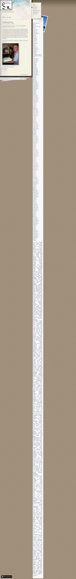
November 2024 (35, 72)
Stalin (34, 522)
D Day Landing (38, 329)
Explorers (34, 349)
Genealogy (40, 366)
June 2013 (34, 226)
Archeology (35, 271)
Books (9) (34, 27)
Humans (34, 398)
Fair (37, 349)
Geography (35, 372)
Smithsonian (34, 514)
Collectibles (40, 314)
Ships (39, 509)
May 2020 (34, 133)
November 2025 (35, 58)
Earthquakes (37, 339)
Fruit (41, 363)
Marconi (40, 247)
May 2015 (34, 200)
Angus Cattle (39, 264)
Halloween (40, 385)
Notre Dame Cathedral (36, 462)
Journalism (37, 409)
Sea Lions (37, 503)
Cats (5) (34, 28)
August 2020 (35, 129)
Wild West (39, 563)
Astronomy (40, 273)
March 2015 (35, 203)
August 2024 (35, 75)
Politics (34, 478)
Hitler (34, 392)
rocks (41, 494)
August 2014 (35, 211)
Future (34, 365)
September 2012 (35, 237)
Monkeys (40, 438)
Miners (41, 436)
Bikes (41, 282)
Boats (34, 288)
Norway (40, 461)
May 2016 (34, 187)
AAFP (38, 253)
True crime (35, 543)
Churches (34, 245)
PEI (41, 471)
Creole (41, 325)
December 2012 (35, 233)
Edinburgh (40, 341)
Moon (41, 441)
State (37, 522)
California (40, 292)
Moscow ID (37, 442)
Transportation (39, 539)
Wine (34, 565)
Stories (40, 524)
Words (41, 569)
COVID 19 (34, 324)
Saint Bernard (40, 497)
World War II (35, 571)
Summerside (40, 251)
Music (41, 248)
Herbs (37, 390)
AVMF (41, 274)
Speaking (41, 519)
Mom (41, 437)
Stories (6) (34, 52)
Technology (35, 532)
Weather (40, 560)
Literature (40, 422)
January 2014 (35, 218)
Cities (38, 310)
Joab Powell (38, 406)
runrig (41, 496)
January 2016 (35, 191)
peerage (38, 471)
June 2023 (34, 91)
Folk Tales (35, 356)
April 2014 (34, 215)
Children (37, 306)
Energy (41, 344)
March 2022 (35, 108)
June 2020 (34, 132)
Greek (41, 383)
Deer (39, 331)
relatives (41, 489)
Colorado (40, 315)
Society (34, 516)
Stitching (40, 523)
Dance (37, 330)
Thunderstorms (35, 538)
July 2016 (34, 185)
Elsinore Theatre (39, 343)
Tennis (34, 533)
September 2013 (35, 223)
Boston (38, 290)
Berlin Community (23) (36, 26)
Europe (40, 347)
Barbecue (37, 276)
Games (37, 365)
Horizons (34, 396)
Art (33, 273)
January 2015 (35, 205)
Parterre (41, 470)
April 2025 (34, 66)
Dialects (41, 332)
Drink (37, 338)
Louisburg (40, 426)
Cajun (34, 292)
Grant (41, 381)
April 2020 (34, 134)
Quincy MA (40, 485)
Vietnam (34, 553)
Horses (34, 397)
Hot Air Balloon (39, 397)
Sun (41, 527)
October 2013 (35, 222)
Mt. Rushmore (38, 445)
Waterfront (34, 560)
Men (38, 434)
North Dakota (35, 461)
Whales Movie (35, 12)
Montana (41, 440)
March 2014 (35, 216)
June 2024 (34, 77)
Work (34, 570)
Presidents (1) (35, 51)
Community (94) (35, 29)
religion (34, 490)
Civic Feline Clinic (37, 311)
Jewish (34, 406)
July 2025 (34, 63)
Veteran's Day (39, 549)
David (10, 66)
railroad (34, 487)
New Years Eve (39, 458)
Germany (40, 373)
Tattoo (38, 530)
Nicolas (38, 460)
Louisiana (34, 428)
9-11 (33, 253)
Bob (5, 66)
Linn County (35, 422)
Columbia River (36, 317)
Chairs (37, 244)
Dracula (34, 338)
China (41, 306)
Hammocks (34, 386)
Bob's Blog (35, 9)
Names (38, 448)
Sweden (37, 529)
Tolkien (39, 538)
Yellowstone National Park (37, 573)
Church (41, 309)
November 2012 (35, 234)
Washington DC (38, 558)
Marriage (36, 429)
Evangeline (35, 348)
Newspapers (35, 460)
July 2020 (34, 130)
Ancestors (34, 263)
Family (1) (34, 35)
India (34, 402)
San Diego (35, 498)
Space (37, 518)
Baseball (34, 277)
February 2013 (35, 231)
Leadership (35, 417)
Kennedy (37, 411)
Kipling (41, 411)
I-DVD (38, 399)
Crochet (41, 326)
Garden (40, 365)
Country (34, 323)
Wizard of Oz (39, 568)
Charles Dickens (37, 303)
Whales (40, 562)
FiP (39, 353)
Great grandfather (36, 383)
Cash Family (40, 296)
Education (34, 342)
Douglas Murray (39, 337)
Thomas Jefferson (39, 537)
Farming (34, 352)
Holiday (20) (35, 39)
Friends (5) (35, 37)
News (41, 459)
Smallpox (40, 513)
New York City (36, 459)
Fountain (38, 360)
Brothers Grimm (35, 291)
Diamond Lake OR (37, 334)
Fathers (40, 352)
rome (34, 495)
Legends (38, 418)
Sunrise (34, 528)
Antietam (34, 269)
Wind (37, 564)
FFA (38, 353)
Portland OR (35, 479)
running (38, 496)
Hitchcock (40, 391)
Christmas (40, 307)
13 (35, 253)
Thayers (40, 534)
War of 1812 (40, 556)
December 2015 (35, 192)
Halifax (34, 385)
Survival (34, 529)
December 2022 (35, 98)
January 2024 (35, 83)
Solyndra (37, 516)
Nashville (38, 449)
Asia (36, 272)
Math (37, 430)
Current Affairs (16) (36, 33)
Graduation (34, 379)
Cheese (40, 304)
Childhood (40, 244)
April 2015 (34, 201)
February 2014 (35, 217)
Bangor (39, 275)
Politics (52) (35, 50)
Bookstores (38, 289)
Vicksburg (34, 552)
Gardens (35, 366)
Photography (35, 474)
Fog (41, 355)
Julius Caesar (39, 410)
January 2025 (35, 69)
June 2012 (34, 240)
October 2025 (35, 59)
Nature (39, 453)
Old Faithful (38, 465)
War (36, 556)
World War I (39, 570)
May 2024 (34, 78)
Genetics (40, 371)
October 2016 (35, 181)
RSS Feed (35, 575)
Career (34, 296)
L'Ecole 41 (39, 412)
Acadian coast (39, 255)
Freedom (34, 362)
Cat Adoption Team (36, 297)
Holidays (35, 393)
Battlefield (40, 277)
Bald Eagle (35, 275)
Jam (37, 405)
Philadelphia (35, 473)
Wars (33, 558)
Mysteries (34, 448)
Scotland (34, 251)
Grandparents (35, 381)
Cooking (40, 320)
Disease (34, 336)
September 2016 (35, 182)
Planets (40, 476)
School (41, 500)
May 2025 (34, 65)
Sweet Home (40, 529)
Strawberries (35, 525)
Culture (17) (35, 30)
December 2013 (35, 220)
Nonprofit (40, 460)
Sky (37, 513)
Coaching (34, 313)
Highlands (40, 390)
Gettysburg (34, 374)
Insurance (34, 404)
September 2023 (35, 87)
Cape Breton (39, 295)
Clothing (40, 312)
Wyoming (35, 572)
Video (41, 552)
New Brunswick (36, 250)
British (41, 290)
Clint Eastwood (35, 312)
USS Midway (37, 545)
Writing (40, 571)
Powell (41, 479)
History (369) (35, 38)
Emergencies (35, 344)
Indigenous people (36, 403)
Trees (41, 540)
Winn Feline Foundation (37, 566)
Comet (34, 318)
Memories (34, 434)
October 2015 (35, 195)
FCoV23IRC (35, 353)
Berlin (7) (34, 25)
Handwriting (38, 386)
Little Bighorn (35, 423)
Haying (40, 388)
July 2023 (34, 90)
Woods (38, 569)
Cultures (37, 328)
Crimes (37, 326)
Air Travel (35, 242)
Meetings (35, 433)
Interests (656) (35, 43)
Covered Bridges (39, 323)
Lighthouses (35, 421)
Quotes (39, 486)
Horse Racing (39, 396)
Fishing (34, 355)
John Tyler (38, 408)
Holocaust (40, 393)
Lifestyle (40, 419)
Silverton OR (40, 512)
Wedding (34, 562)
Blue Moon (40, 287)
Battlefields (35, 278)
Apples (34, 270)
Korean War (35, 412)
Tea (41, 530)
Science (34, 501)
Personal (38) (35, 47)
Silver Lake (36, 512)
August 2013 (35, 224)
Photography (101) (36, 48)
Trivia (36, 542)
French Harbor (39, 362)
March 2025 (35, 67)
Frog (38, 363)
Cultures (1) (35, 32)
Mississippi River (36, 437)
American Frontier (37, 262)
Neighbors (35, 455)
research (38, 490)
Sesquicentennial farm (37, 506)
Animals (34, 266)
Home (22, 74)
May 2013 (34, 227)
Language (35, 415)
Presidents (35, 480)
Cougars (40, 321)
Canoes (34, 295)
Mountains (35, 443)
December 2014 (35, 206)
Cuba (34, 328)
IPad (41, 404)
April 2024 (34, 80)
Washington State (36, 559)
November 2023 (35, 85)
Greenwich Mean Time (36, 384)
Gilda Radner (38, 376)
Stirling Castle (37, 523)
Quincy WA (35, 486)
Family (12, 23)
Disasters (40, 335)
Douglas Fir (35, 337)
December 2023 (35, 84)
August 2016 (35, 183)
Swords (34, 530)
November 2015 (35, 194)
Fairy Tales (40, 349)
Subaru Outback (38, 527)
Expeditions (40, 348)
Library (41, 418)
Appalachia (40, 269)
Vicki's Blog (9, 17)
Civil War (40, 311)
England (40, 245)
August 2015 (35, 197)
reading (41, 250)
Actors (38, 256)
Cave (41, 299)
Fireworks (40, 354)
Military (34, 436)
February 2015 (35, 204)
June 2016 (34, 186)
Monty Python (35, 441)
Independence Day (37, 400)
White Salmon (35, 252)
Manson (41, 428)
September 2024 (35, 74)
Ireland (34, 405)
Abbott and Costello (37, 254)
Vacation (41, 545)
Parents (37, 470)
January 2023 (35, 97)
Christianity (35, 307)
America (40, 260)
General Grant (39, 369)
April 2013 (34, 229)
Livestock (40, 423)
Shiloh (37, 508)
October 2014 (35, 208)
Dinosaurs (34, 335)
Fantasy (41, 350)
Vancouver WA (37, 548)
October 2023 (35, 86)
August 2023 (35, 89)
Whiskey (34, 563)
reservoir (41, 490)
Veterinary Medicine (37, 550)
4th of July (40, 252)
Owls (41, 467)
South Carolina (40, 516)
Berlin (37, 280)
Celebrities (35, 301)
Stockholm (34, 524)
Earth (34, 339)
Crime (34, 326)
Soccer (41, 514)
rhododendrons (40, 492)
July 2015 (34, 198)
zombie (39, 573)
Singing (34, 513)
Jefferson (40, 405)
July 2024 (34, 76)
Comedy (41, 317)
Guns (41, 384)
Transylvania (34, 540)
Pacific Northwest (36, 468)
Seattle (40, 504)
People (34, 472)
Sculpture (34, 503)
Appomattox (40, 270)
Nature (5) (34, 45)
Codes (41, 313)
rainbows (40, 487)
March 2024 (35, 81)
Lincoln (40, 421)
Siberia (41, 511)
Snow (38, 514)
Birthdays (40, 284)
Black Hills (38, 285)
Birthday (34, 284)
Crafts (37, 325)
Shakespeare (35, 507)
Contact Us (35, 13)
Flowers (38, 355)
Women (34, 569)
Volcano (38, 555)
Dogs (41, 336)
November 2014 (35, 207)
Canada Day (39, 294)
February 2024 (35, 82)
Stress (39, 525)
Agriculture (40, 258)
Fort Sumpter (35, 357)
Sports (34, 520)
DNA (38, 336)
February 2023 (35, 95)
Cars (36, 296)
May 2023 (34, 92)
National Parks (36, 452)
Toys (41, 538)
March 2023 (35, 94)
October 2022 (35, 100)
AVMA (38, 274)
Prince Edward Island (37, 481)
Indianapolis (40, 402)
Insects (40, 403)
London (37, 425)
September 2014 (35, 209)
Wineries (37, 565)
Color (34, 315)
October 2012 (35, 235)
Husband (34, 399)
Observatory (40, 464)
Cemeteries (40, 300)
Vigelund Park (39, 553)
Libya (34, 419)
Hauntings (37, 388)
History (34, 391)
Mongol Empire (36, 438)
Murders (41, 446)
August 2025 (35, 62)
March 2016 (35, 189)
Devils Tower (37, 332)
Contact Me (11, 78)
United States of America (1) (37, 55)
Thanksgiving (35, 534)
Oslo (33, 467)
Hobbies (40, 392)
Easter (41, 339)
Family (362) (35, 34)
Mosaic (34, 442)
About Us (35, 5)
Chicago (34, 305)
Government (39, 378)
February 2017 (35, 177)
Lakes (37, 414)
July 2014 (34, 212)
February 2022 (35, 109)
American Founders (37, 261)
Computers (35, 319)
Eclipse (34, 341)
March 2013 (35, 230)
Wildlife (34, 564)
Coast (38, 313)
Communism (40, 318)
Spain (37, 519)
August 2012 (35, 238)
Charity (34, 302)
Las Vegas (39, 415)
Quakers (38, 484)
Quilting (37, 485)
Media (41, 430)
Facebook (34, 246)
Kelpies (34, 411)
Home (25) (34, 41)
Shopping (37, 511)
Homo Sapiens (39, 394)
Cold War (35, 314)
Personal (40, 472)
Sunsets (40, 528)
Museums (35, 447)
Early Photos (40, 338)
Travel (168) (35, 53)
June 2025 (34, 64)
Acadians (34, 256)
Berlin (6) (34, 24)
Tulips (39, 543)
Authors (34, 274)
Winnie (34, 568)
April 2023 (34, 93)
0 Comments (4, 68)
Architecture (40, 271)
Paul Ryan (34, 471)
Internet (38, 404)
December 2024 (35, 71)
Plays (37, 477)
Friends (34, 363)
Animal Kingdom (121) (36, 23)
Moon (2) (34, 44)
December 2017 (35, 165)
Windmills (40, 564)
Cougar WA (35, 321)
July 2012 (34, 239)
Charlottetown (35, 304)
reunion (34, 491)
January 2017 (35, 178)
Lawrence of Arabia (37, 416)
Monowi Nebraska (36, 440)
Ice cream (40, 399)
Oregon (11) (35, 46)
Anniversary (40, 268)
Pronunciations (35, 483)
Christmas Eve (36, 309)
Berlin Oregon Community (37, 280)
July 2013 (34, 225)
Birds (41, 283)
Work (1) (34, 56)
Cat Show (39, 298)
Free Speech (39, 361)
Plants (34, 477)
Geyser (38, 375)
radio (41, 486)
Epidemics (35, 347)
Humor (40, 398)
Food (39, 356)
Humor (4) (34, 42)
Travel (38, 540)
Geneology (34, 367)
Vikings (34, 554)
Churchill (34, 310)
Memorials (35, 248)
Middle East (39, 435)
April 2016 (34, 188)
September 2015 (35, 196)
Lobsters (34, 424)
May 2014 (34, 214)
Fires (37, 354)
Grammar (38, 379)
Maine (38, 428)
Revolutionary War (37, 492)
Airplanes (35, 259)
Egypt (41, 342)
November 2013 (35, 221)
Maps (34, 429)
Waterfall (41, 559)
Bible (34, 282)
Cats (38, 299)
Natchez (41, 450)
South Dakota (36, 517)
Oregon (36, 466)
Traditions (34, 539)
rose (39, 495)
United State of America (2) (37, 54)
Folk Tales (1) (35, 36)
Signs (34, 512)
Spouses (40, 520)
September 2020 (35, 128)
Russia (34, 497)
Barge (41, 276)
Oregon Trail (40, 466)
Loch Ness (38, 424)
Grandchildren (39, 380)
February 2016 (35, 190)
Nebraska (40, 454)
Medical (34, 431)
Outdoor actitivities (37, 467)
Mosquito (40, 442)
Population (40, 478)
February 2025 (35, 68)
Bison (34, 285)
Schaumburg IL (36, 500)
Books (40, 288)
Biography (34, 283)
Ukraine (38, 544)
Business (40, 291)
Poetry (41, 477)
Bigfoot (37, 282)
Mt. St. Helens (37, 445)
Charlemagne (40, 302)
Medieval (40, 431)
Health (34, 390)
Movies (38, 248)
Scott (13, 66)
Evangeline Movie (36, 10)
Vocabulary (34, 555)
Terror (41, 533)
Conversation (35, 320)
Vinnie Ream (40, 554)
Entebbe (41, 345)
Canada (37, 243)
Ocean (34, 465)
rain (37, 487)
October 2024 (35, 73)
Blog (36, 287)
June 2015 (34, 199)
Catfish (34, 299)
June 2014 (34, 213)
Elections (34, 343)
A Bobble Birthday (7, 22)
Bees (39, 278)
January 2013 (35, 232)
